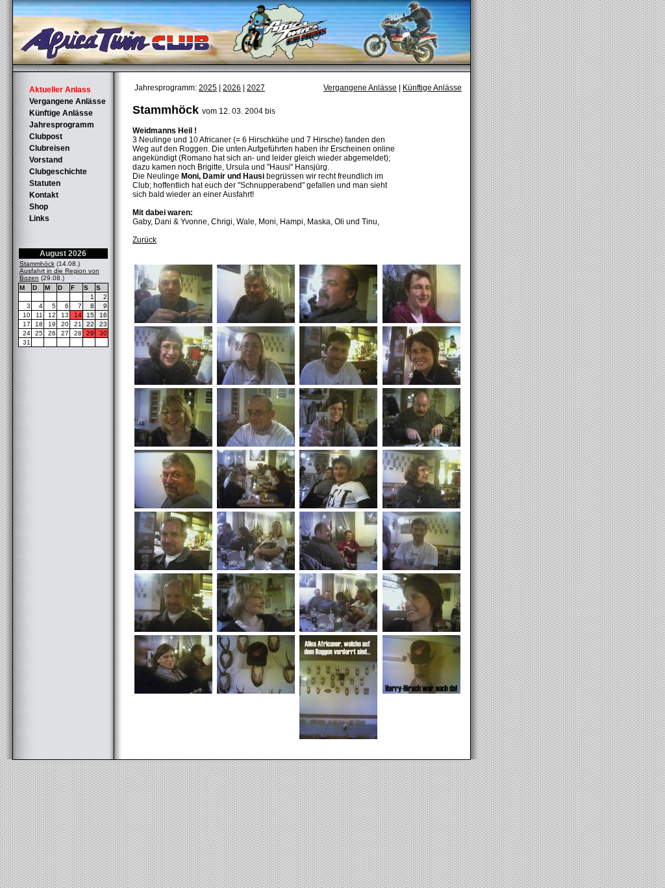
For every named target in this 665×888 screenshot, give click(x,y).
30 (103, 333)
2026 (232, 87)
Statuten (44, 183)
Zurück (144, 239)
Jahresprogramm (61, 124)
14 (78, 315)
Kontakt (43, 195)
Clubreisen (49, 148)
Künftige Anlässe (61, 113)
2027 (256, 87)
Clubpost (45, 136)
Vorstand (45, 159)
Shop (38, 206)
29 (90, 333)
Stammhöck (37, 263)
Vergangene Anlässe (67, 101)
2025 (208, 87)
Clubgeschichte (58, 171)
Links (39, 218)
